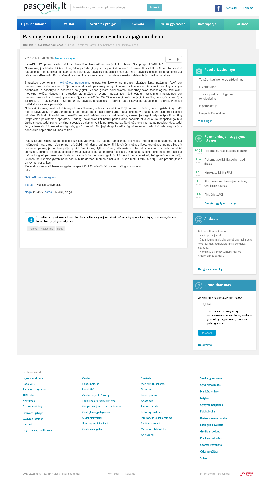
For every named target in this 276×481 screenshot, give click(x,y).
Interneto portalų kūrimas (215, 473)
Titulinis (28, 45)
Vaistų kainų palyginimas (97, 412)
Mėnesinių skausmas (153, 384)
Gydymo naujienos (67, 58)
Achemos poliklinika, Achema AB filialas (225, 162)
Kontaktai (231, 8)
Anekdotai (147, 435)
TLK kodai (28, 395)
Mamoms (146, 389)
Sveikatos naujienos (50, 45)
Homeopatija (207, 24)
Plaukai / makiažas (211, 438)
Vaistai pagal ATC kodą (95, 395)
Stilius (203, 458)
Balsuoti (207, 332)
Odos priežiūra (209, 451)
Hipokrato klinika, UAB (218, 172)
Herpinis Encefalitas (212, 113)
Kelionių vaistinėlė (152, 412)
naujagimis (47, 228)
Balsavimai (205, 345)
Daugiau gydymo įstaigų (220, 203)
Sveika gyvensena (172, 24)
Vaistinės (28, 424)
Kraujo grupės (149, 395)
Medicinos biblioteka (153, 429)
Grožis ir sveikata (210, 431)
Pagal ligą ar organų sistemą (99, 401)
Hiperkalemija (208, 105)
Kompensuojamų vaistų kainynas (101, 406)
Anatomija (147, 401)
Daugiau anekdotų (210, 269)
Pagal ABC (29, 384)
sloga (28, 192)
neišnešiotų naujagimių (74, 82)
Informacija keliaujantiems (156, 418)
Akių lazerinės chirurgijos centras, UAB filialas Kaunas (225, 184)
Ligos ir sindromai (34, 24)
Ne (209, 304)
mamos (33, 228)
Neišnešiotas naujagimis (40, 177)
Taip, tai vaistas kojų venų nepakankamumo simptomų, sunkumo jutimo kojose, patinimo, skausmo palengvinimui (230, 317)
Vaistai (69, 24)
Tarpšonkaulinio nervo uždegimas (221, 79)
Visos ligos (205, 121)
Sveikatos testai (150, 423)
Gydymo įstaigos (33, 419)
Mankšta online (209, 391)
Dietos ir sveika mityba (213, 418)
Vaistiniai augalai (92, 429)
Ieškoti (154, 7)
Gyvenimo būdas (210, 385)
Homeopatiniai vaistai (95, 423)
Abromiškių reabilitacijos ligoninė (226, 151)
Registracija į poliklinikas (37, 430)
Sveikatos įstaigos (103, 24)
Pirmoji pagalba (150, 406)
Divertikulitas (207, 86)
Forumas (242, 24)
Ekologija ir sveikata (211, 425)
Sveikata (138, 24)
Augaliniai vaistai (92, 418)
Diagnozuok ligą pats (35, 406)
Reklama (248, 8)
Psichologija (207, 411)
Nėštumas (29, 401)
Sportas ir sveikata (211, 445)
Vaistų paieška (90, 384)
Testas (29, 184)
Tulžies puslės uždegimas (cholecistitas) (216, 96)
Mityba (204, 398)
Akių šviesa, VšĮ (214, 194)
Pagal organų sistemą (36, 389)
